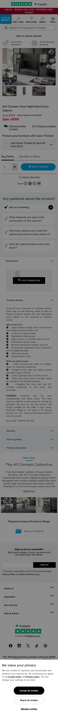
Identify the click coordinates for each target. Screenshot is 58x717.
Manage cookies (29, 708)
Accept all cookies (29, 690)
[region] (29, 688)
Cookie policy (15, 676)
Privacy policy (32, 676)
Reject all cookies (29, 700)
